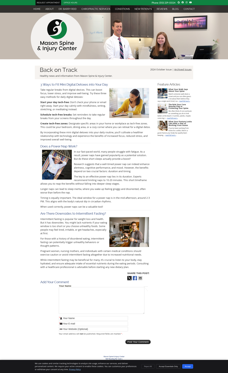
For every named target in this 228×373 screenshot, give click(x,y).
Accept (188, 366)
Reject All (148, 366)
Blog (175, 9)
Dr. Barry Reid (68, 9)
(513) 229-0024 (167, 2)
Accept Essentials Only (168, 366)
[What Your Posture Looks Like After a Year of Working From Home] (162, 126)
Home (37, 9)
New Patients (143, 9)
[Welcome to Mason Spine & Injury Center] (57, 50)
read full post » (184, 101)
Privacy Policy (75, 369)
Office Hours (70, 3)
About (49, 9)
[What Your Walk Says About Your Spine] (162, 93)
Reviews (162, 9)
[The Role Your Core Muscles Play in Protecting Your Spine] (162, 109)
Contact (189, 9)
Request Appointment (48, 3)
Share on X (129, 278)
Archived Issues (183, 69)
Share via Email (140, 278)
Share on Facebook (135, 278)
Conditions (122, 9)
